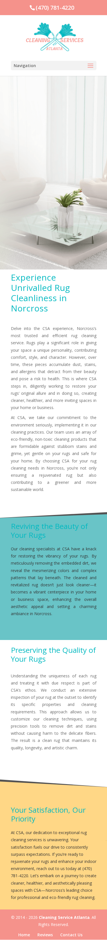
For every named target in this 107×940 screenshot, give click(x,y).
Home (24, 934)
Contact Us (71, 934)
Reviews (45, 934)
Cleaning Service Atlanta (64, 917)
